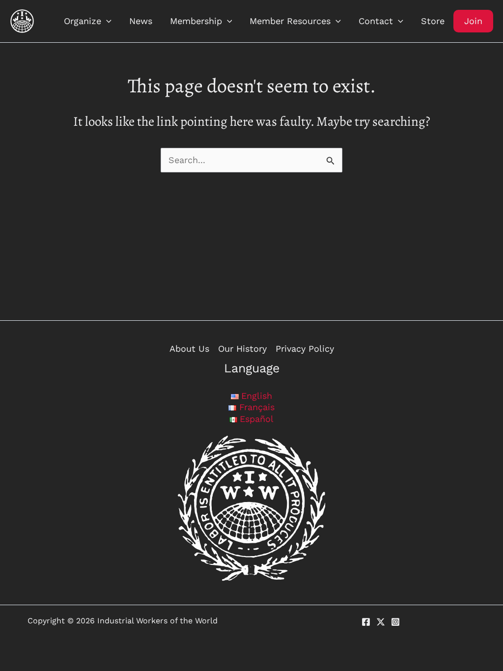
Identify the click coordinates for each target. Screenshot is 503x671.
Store (433, 21)
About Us (189, 348)
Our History (242, 348)
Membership (196, 21)
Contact (376, 21)
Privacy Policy (305, 348)
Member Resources (290, 21)
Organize (82, 21)
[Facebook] (366, 621)
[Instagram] (395, 621)
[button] (106, 21)
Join (473, 21)
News (140, 21)
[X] (380, 621)
